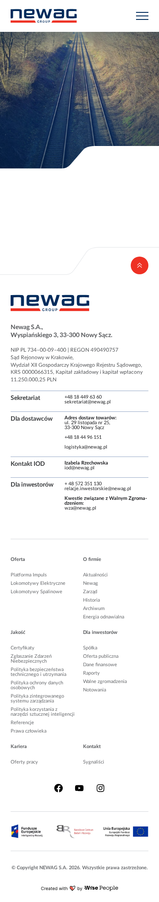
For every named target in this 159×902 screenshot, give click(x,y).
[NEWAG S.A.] (44, 16)
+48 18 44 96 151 (83, 437)
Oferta (18, 559)
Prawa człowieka (28, 731)
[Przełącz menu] (142, 16)
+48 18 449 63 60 (83, 397)
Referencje (22, 722)
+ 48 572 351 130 (83, 483)
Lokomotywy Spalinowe (36, 591)
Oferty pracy (24, 762)
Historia (91, 600)
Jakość (18, 632)
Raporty (91, 673)
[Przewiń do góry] (139, 265)
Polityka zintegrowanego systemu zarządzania (37, 698)
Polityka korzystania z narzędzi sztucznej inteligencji (43, 712)
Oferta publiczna (100, 656)
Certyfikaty (22, 647)
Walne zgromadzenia (105, 681)
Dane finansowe (100, 664)
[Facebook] (58, 788)
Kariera (19, 746)
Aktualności (95, 574)
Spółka (90, 647)
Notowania (94, 689)
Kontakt (92, 746)
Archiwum (94, 608)
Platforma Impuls (29, 574)
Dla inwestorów (100, 632)
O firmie (92, 559)
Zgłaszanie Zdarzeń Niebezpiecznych (31, 659)
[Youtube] (79, 788)
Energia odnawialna (103, 616)
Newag (90, 583)
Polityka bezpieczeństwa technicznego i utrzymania (38, 672)
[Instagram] (100, 788)
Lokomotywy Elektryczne (38, 583)
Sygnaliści (93, 762)
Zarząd (90, 591)
